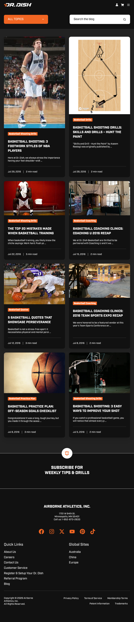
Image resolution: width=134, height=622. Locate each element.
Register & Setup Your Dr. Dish (23, 573)
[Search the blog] (124, 19)
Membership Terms (117, 598)
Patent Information (99, 604)
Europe (73, 562)
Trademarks (121, 604)
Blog (7, 584)
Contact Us (11, 562)
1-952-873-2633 (71, 519)
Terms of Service (93, 598)
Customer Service (15, 568)
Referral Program (15, 578)
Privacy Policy (71, 598)
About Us (10, 552)
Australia (75, 552)
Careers (9, 557)
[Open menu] (128, 5)
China (72, 557)
